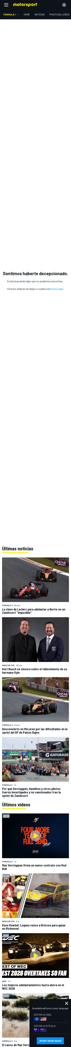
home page (56, 288)
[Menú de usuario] (64, 4)
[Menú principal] (6, 5)
